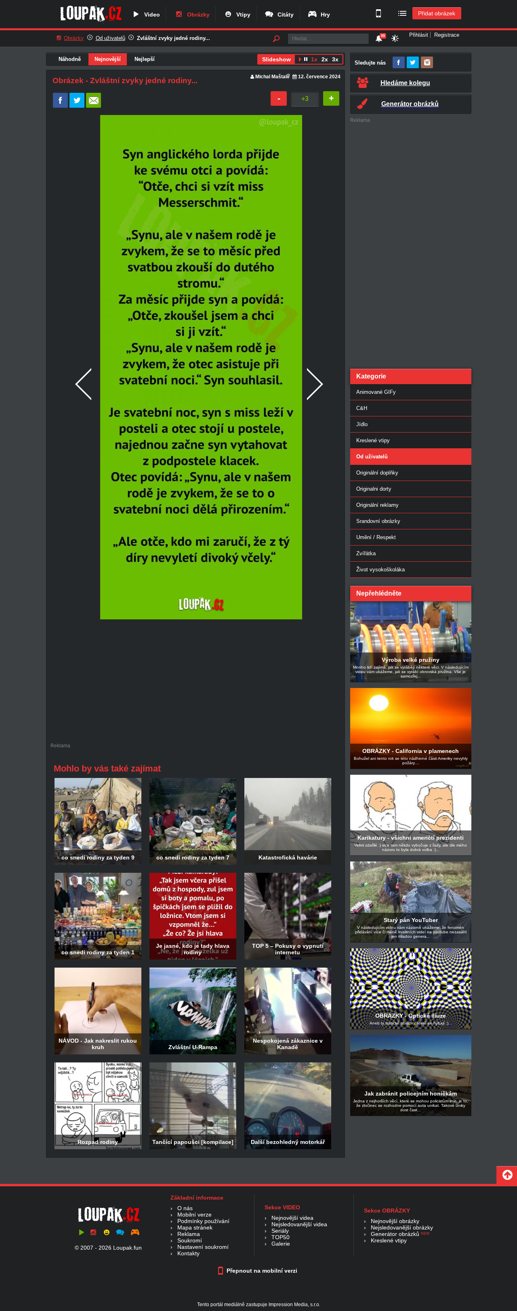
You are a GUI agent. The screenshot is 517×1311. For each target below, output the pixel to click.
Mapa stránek (194, 1227)
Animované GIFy (376, 392)
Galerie (280, 1243)
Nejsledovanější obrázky (402, 1227)
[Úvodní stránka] (90, 23)
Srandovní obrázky (378, 521)
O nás (185, 1208)
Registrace (446, 35)
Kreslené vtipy (373, 440)
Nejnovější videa (292, 1218)
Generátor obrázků (395, 1234)
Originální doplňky (377, 473)
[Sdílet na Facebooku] (60, 106)
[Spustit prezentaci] (300, 60)
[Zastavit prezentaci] (306, 60)
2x (325, 59)
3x (335, 59)
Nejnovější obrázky (395, 1221)
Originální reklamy (377, 505)
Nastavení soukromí (203, 1247)
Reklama (188, 1234)
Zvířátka (366, 553)
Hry (323, 14)
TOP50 (280, 1237)
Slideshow (276, 59)
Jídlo (362, 424)
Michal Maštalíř (272, 76)
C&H (361, 408)
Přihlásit (418, 35)
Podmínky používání (203, 1221)
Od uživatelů (110, 38)
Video (150, 14)
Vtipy (241, 14)
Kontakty (188, 1253)
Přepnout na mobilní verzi (261, 1270)
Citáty (284, 14)
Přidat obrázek (436, 13)
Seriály (280, 1230)
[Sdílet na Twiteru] (76, 106)
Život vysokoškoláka (380, 570)
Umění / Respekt (376, 537)
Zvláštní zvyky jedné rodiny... (173, 38)
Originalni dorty (373, 489)
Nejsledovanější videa (299, 1224)
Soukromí (189, 1240)
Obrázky (197, 14)
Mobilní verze (194, 1214)
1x (314, 59)
